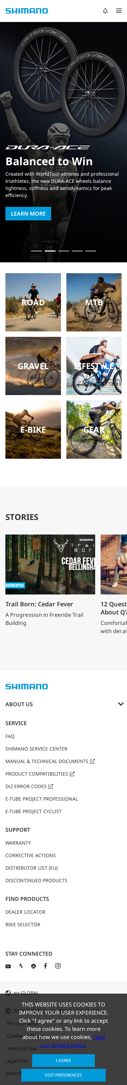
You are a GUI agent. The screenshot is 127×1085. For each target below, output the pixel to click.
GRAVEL (33, 365)
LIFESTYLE (94, 365)
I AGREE (63, 1060)
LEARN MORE (28, 213)
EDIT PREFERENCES (63, 1075)
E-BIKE (33, 429)
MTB (94, 302)
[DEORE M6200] (77, 251)
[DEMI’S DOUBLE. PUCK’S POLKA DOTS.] (36, 251)
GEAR (94, 429)
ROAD (33, 302)
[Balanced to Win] (50, 251)
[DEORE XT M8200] (63, 251)
